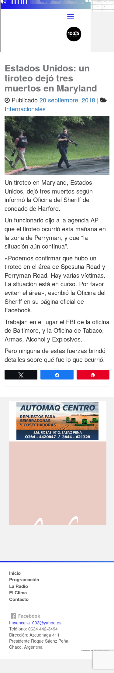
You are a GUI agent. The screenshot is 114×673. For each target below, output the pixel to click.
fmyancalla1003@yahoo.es (35, 623)
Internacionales (25, 108)
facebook (57, 614)
